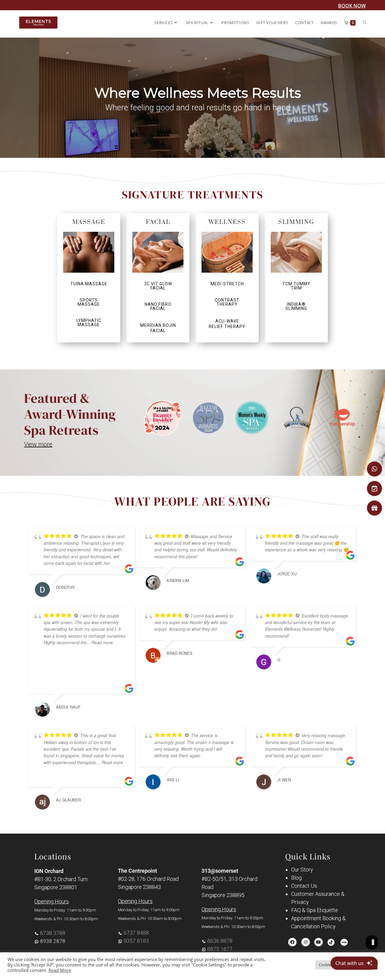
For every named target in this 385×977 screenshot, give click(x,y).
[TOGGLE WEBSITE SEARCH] (364, 23)
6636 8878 (220, 941)
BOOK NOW (352, 5)
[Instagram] (305, 942)
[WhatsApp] (374, 468)
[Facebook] (292, 942)
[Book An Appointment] (374, 488)
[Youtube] (318, 942)
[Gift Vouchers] (374, 508)
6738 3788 (52, 933)
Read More (59, 970)
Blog (296, 877)
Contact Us (304, 886)
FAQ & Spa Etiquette (314, 910)
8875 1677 (220, 949)
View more (38, 444)
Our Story (302, 869)
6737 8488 (136, 933)
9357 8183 (136, 941)
